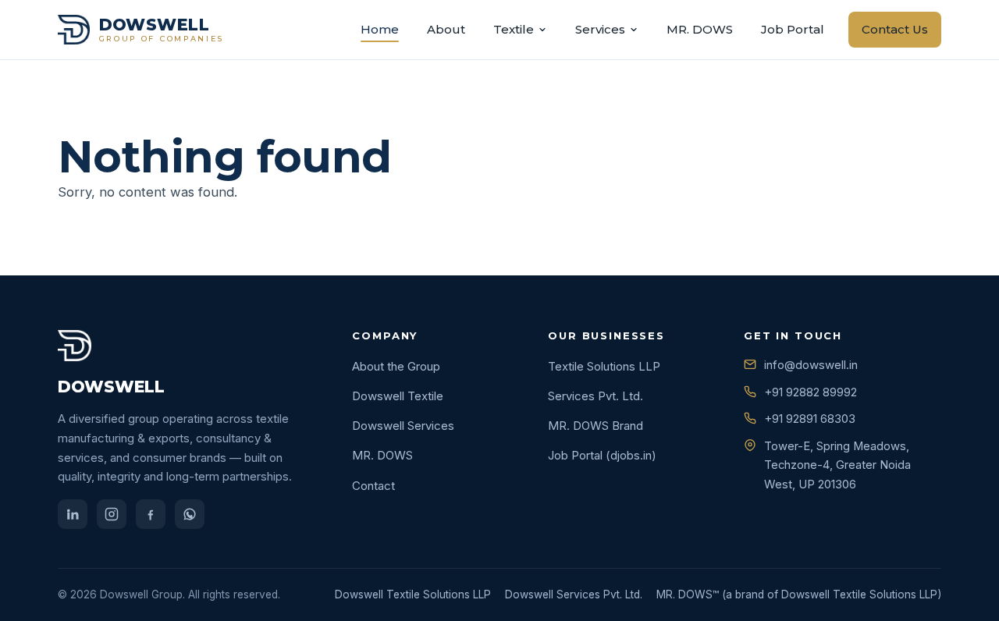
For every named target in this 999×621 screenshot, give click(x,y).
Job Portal (792, 29)
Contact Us (895, 29)
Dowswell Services (403, 425)
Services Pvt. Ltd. (595, 396)
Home (380, 29)
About (446, 29)
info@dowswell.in (811, 364)
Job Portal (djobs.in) (602, 455)
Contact (373, 485)
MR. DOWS (700, 29)
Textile (513, 29)
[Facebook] (150, 514)
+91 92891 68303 (809, 418)
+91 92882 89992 (810, 392)
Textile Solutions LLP (604, 366)
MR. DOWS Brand (595, 425)
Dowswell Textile (397, 396)
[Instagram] (111, 514)
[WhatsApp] (189, 514)
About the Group (396, 366)
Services (600, 29)
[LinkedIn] (72, 514)
